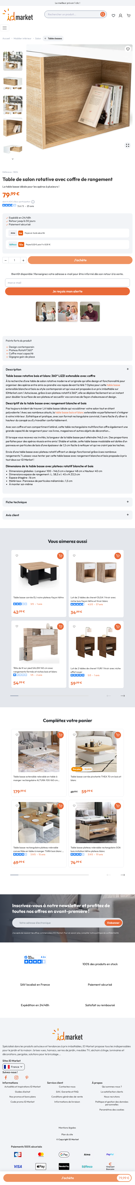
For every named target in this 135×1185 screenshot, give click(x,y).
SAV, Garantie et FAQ (67, 1091)
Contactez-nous (67, 1086)
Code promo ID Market (22, 1101)
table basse (113, 385)
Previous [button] (12, 51)
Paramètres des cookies (111, 1109)
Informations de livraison (67, 1101)
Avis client (13, 515)
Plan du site (67, 1134)
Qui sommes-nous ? (112, 1086)
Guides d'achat (22, 1091)
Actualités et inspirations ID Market (22, 1086)
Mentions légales (67, 1127)
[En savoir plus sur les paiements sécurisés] (18, 1154)
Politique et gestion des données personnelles (111, 1103)
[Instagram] (16, 1077)
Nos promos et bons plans (22, 1096)
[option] (67, 3)
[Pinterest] (27, 1077)
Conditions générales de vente (67, 1096)
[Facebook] (5, 1077)
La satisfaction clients (112, 1091)
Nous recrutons (112, 1096)
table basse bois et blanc (69, 412)
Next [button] (12, 158)
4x (20, 233)
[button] (121, 15)
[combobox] (75, 14)
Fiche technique (16, 502)
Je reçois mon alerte (67, 291)
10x (21, 244)
